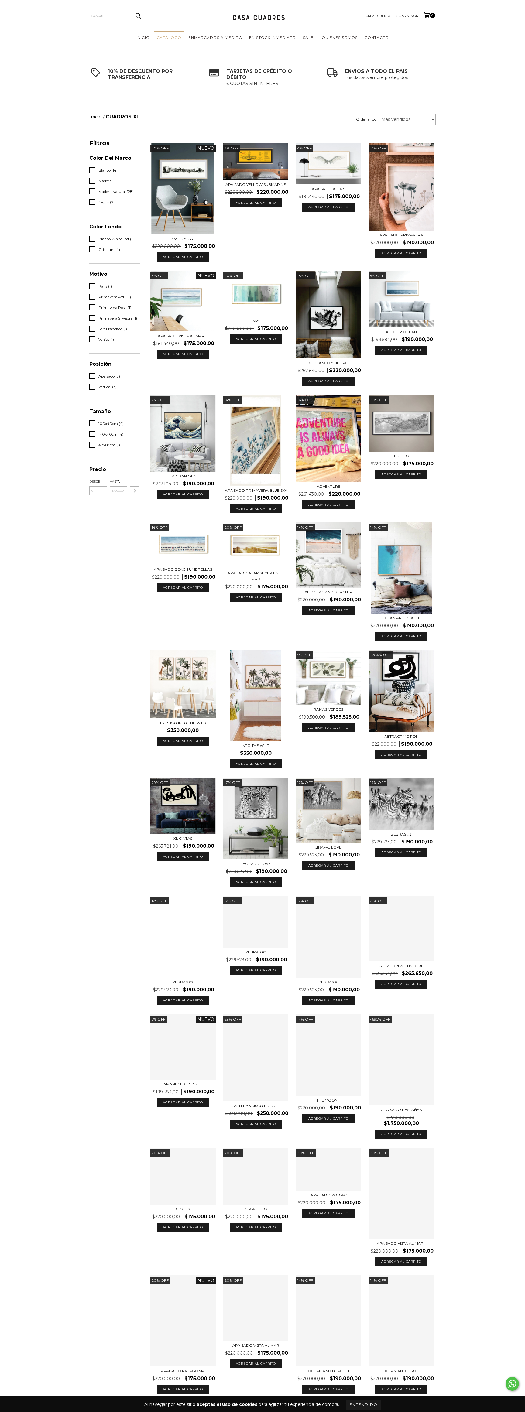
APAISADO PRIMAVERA (401, 235)
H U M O (401, 456)
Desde (94, 482)
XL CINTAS (182, 838)
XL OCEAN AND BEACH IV (328, 592)
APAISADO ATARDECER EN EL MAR (256, 576)
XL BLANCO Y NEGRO (328, 363)
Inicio (143, 37)
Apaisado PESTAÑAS (401, 1109)
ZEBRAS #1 (328, 982)
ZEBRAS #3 (401, 834)
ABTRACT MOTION (401, 736)
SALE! (309, 37)
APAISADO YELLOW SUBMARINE (255, 184)
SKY (255, 320)
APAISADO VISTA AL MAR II (401, 1243)
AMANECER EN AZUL (182, 1084)
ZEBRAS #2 (183, 982)
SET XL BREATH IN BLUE (401, 965)
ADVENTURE (328, 486)
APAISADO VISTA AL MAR (255, 1345)
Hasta (115, 482)
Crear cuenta (378, 16)
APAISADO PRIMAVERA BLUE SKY (256, 490)
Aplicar (134, 490)
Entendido (363, 1404)
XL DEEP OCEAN (401, 332)
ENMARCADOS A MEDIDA (215, 37)
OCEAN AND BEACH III (328, 1371)
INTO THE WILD (256, 745)
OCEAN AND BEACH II (401, 618)
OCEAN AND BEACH (401, 1371)
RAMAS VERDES (328, 709)
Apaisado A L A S (328, 188)
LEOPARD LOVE (256, 863)
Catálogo (169, 37)
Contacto (377, 37)
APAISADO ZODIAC (329, 1195)
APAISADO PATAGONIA (183, 1371)
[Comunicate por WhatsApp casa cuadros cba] (512, 1384)
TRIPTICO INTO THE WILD (183, 722)
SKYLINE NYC (182, 238)
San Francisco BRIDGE (255, 1105)
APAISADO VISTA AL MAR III (183, 335)
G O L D (183, 1209)
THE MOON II (328, 1100)
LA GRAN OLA (183, 476)
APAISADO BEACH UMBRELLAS (183, 569)
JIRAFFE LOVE (328, 847)
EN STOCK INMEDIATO (272, 37)
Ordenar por (367, 119)
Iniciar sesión (406, 16)
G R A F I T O (256, 1209)
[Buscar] (138, 15)
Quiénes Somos (340, 37)
